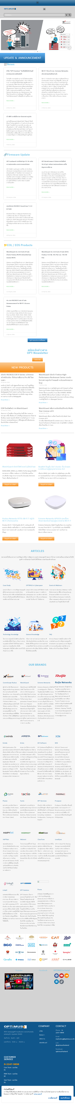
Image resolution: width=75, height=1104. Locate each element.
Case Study (7, 585)
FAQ (50, 634)
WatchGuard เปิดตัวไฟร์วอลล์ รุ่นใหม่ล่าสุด (19, 466)
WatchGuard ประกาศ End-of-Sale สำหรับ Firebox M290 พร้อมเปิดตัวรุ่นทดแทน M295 (18, 255)
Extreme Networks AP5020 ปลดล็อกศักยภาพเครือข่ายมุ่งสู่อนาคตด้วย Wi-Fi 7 (54, 519)
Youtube (18, 970)
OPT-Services (42, 801)
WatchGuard (24, 683)
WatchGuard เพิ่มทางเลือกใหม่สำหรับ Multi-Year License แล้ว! (56, 410)
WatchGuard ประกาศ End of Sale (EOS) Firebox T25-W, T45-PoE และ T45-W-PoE (55, 255)
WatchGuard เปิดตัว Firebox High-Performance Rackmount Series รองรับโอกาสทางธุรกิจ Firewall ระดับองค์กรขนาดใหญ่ (56, 379)
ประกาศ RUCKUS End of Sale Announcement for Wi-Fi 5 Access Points (18, 303)
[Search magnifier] (69, 15)
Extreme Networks (44, 683)
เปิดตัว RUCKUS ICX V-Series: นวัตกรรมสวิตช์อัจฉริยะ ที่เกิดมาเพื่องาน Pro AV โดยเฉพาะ (17, 377)
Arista (22, 743)
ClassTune (41, 839)
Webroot (23, 839)
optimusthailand (62, 1051)
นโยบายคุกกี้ (38, 1094)
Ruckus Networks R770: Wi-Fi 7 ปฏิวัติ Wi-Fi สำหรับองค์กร (18, 519)
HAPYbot (6, 839)
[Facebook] (56, 975)
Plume (40, 889)
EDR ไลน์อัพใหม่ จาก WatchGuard (14, 408)
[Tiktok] (61, 981)
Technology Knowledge (10, 634)
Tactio (22, 801)
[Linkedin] (56, 981)
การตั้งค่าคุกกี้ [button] (52, 1098)
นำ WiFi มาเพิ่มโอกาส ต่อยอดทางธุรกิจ (18, 116)
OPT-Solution (24, 890)
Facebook (43, 970)
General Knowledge (32, 634)
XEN (56, 743)
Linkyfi (5, 890)
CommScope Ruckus (10, 683)
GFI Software (42, 743)
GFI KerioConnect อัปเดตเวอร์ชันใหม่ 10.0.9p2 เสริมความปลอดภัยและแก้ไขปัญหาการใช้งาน (54, 164)
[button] (37, 2)
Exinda (5, 743)
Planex (5, 801)
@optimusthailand (62, 1045)
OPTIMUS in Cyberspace (34, 585)
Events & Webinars (55, 585)
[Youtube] (61, 975)
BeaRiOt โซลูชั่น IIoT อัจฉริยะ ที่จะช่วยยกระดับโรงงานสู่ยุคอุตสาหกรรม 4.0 (54, 468)
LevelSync (58, 839)
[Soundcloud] (66, 975)
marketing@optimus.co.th (65, 1039)
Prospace (58, 801)
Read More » (10, 100)
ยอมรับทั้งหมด (65, 1098)
